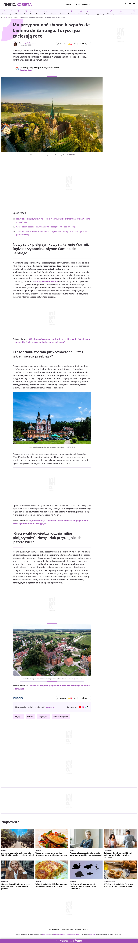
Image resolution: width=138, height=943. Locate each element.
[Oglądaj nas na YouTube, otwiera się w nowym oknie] (80, 707)
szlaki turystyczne (60, 716)
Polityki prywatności (59, 934)
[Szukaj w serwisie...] (125, 4)
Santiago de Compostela (46, 281)
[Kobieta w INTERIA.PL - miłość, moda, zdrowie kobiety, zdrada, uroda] (24, 4)
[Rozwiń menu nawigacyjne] (134, 4)
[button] (86, 4)
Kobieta (10, 17)
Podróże (16, 17)
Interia (3, 17)
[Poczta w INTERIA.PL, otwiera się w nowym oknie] (130, 4)
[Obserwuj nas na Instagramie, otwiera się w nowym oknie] (83, 707)
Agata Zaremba (30, 43)
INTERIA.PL (92, 934)
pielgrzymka (43, 716)
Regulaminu (46, 934)
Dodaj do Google (38, 70)
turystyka (18, 716)
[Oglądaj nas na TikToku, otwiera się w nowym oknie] (87, 707)
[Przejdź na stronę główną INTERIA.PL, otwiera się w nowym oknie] (9, 4)
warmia (30, 716)
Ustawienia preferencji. (73, 934)
